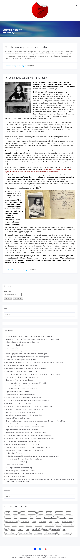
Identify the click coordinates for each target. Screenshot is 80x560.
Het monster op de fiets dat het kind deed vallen (21, 412)
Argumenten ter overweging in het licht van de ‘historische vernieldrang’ (29, 435)
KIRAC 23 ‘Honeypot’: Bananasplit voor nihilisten (21, 389)
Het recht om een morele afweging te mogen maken (22, 444)
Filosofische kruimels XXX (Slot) (16, 462)
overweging (38, 525)
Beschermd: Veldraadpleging (15, 345)
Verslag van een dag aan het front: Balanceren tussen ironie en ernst (28, 447)
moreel (21, 525)
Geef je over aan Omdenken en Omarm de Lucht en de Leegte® (26, 368)
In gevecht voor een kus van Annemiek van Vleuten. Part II (24, 397)
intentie (71, 517)
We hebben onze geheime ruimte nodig (26, 47)
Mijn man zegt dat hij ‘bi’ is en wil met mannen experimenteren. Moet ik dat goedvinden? (33, 374)
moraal (14, 525)
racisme (13, 529)
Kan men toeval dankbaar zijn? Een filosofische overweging (25, 386)
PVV (6, 529)
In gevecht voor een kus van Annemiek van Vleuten (22, 430)
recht (27, 529)
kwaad (57, 521)
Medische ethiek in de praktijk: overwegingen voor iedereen (24, 473)
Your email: (8, 291)
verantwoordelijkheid (25, 533)
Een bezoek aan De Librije (14, 453)
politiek (58, 525)
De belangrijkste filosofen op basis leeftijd (19, 468)
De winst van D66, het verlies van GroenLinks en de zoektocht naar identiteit (30, 406)
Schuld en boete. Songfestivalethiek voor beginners (22, 342)
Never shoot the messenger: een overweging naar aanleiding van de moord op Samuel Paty (35, 421)
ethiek (31, 517)
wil (59, 533)
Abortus (7, 513)
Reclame (46, 529)
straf (64, 529)
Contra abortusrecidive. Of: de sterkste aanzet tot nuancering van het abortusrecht (32, 456)
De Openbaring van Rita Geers (15, 476)
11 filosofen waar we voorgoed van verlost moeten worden (25, 427)
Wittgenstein (67, 533)
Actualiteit (8, 66)
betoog (22, 513)
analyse (15, 513)
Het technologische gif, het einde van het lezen (20, 471)
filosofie (38, 517)
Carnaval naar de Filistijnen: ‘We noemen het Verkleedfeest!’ (25, 450)
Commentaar (59, 513)
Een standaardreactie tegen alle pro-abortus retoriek (22, 351)
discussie (8, 517)
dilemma (68, 513)
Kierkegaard (42, 521)
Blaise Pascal (32, 513)
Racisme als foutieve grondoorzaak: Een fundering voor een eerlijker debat (30, 438)
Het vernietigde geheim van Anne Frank (26, 77)
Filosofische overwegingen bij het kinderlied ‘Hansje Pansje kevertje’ (27, 400)
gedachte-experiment (50, 517)
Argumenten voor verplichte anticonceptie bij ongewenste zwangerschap (29, 336)
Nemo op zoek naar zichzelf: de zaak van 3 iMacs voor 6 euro (26, 433)
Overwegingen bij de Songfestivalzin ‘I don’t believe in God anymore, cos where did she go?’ (35, 362)
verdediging (38, 533)
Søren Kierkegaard (10, 533)
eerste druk (23, 517)
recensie (20, 529)
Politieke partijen (68, 525)
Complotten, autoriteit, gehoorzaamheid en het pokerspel (24, 441)
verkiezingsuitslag (50, 533)
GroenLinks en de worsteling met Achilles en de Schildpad (24, 415)
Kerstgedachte (25, 521)
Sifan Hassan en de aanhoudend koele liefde (20, 395)
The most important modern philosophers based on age (24, 459)
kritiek (50, 521)
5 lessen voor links (12, 348)
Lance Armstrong (67, 521)
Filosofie (18, 66)
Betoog (13, 66)
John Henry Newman (11, 521)
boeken (40, 513)
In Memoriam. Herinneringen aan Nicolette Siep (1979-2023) (25, 371)
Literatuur (14, 270)
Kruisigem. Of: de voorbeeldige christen (18, 418)
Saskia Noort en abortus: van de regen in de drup (21, 424)
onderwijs (29, 525)
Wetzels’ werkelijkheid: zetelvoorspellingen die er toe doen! (24, 409)
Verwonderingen (24, 270)
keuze (34, 521)
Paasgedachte (49, 525)
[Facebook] (35, 549)
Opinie (24, 66)
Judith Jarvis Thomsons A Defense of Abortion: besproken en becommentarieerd (32, 339)
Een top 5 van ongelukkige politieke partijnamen (21, 359)
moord (7, 525)
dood (15, 517)
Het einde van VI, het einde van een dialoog (19, 380)
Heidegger (62, 517)
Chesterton (49, 513)
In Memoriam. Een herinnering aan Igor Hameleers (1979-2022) (26, 383)
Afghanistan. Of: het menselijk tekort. (17, 392)
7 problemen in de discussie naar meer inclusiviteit (22, 377)
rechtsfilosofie (36, 529)
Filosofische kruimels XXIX (14, 465)
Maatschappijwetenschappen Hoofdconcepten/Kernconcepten (26, 354)
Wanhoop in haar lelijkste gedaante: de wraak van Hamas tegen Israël (28, 357)
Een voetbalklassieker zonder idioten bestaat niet (21, 365)
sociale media (55, 529)
